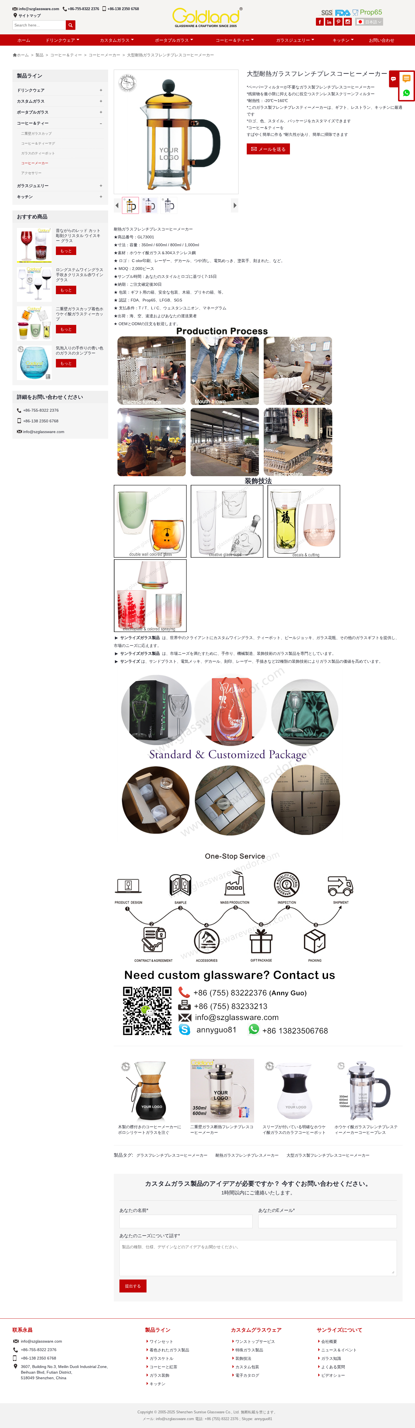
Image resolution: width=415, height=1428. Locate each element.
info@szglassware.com (39, 9)
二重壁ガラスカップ (36, 134)
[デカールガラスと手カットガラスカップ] (303, 555)
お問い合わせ (381, 40)
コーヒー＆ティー (233, 40)
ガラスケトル (161, 1358)
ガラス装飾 (159, 1375)
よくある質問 (333, 1367)
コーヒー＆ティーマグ (38, 143)
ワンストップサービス (255, 1341)
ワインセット (161, 1341)
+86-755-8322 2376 (83, 9)
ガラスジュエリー (293, 40)
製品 (39, 55)
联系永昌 (22, 1330)
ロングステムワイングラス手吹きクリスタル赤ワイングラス (79, 274)
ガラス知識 (331, 1358)
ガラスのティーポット (38, 153)
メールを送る (268, 148)
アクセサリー (31, 173)
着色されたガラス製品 (169, 1350)
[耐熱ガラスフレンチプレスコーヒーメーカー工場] (225, 475)
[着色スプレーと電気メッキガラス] (150, 629)
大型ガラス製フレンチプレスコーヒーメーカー (328, 1155)
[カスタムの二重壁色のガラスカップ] (150, 556)
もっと (66, 251)
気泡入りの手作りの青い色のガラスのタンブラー (79, 350)
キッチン (341, 40)
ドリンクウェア (60, 40)
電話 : (15, 1349)
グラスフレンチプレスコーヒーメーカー (171, 1155)
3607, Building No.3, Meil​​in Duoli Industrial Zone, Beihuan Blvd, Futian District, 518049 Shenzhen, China (64, 1372)
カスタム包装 (247, 1367)
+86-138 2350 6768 (123, 9)
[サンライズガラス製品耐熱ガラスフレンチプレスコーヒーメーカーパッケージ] (230, 840)
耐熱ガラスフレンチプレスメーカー (247, 1155)
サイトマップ (30, 16)
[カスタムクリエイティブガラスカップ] (227, 555)
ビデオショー (333, 1375)
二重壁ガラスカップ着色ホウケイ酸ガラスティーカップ (79, 314)
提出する (133, 1286)
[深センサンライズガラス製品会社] (227, 1039)
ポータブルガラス (172, 40)
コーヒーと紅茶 (163, 1367)
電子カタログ (247, 1375)
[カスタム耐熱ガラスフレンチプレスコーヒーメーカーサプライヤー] (234, 963)
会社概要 (329, 1341)
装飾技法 (243, 1358)
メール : (15, 1341)
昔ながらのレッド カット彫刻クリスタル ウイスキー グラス (78, 235)
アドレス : (15, 1372)
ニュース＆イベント (339, 1350)
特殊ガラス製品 (249, 1350)
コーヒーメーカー (104, 55)
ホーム (24, 40)
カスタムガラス (115, 40)
